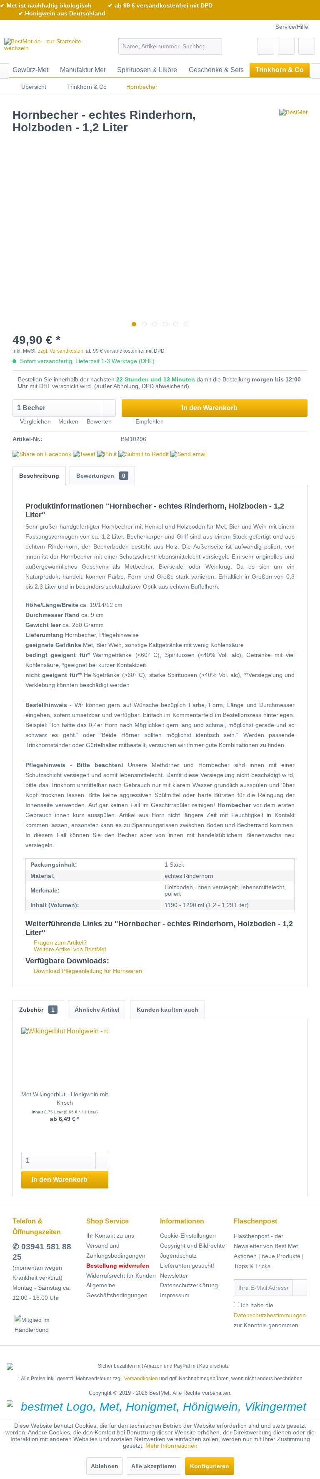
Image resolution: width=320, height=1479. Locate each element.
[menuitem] (170, 46)
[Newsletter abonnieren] (299, 1287)
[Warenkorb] (306, 46)
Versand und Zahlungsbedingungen (115, 1250)
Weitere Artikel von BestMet (69, 949)
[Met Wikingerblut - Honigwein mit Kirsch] (64, 1057)
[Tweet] (84, 454)
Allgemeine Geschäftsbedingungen (117, 1290)
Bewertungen (100, 475)
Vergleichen (34, 421)
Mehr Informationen (171, 1445)
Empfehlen (149, 421)
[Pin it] (107, 454)
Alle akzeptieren (154, 1466)
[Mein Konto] (286, 46)
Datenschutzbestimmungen (270, 1315)
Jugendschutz (178, 1255)
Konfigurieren (209, 1466)
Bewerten (99, 421)
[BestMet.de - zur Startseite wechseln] (48, 48)
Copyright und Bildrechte (192, 1245)
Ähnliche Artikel (97, 1009)
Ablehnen (104, 1466)
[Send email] (188, 454)
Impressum (175, 1295)
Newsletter (174, 1275)
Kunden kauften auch (167, 1009)
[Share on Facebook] (41, 454)
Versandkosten (141, 1378)
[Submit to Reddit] (143, 454)
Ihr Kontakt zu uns (110, 1235)
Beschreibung (39, 475)
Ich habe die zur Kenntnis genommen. (270, 1315)
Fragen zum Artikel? (59, 942)
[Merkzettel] (266, 46)
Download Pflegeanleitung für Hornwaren (87, 971)
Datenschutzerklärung (189, 1285)
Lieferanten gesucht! (187, 1265)
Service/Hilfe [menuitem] (292, 26)
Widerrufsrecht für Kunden (121, 1275)
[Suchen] (214, 46)
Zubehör (37, 1009)
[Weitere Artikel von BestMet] (293, 123)
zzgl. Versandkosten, (61, 351)
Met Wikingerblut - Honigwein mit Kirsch (64, 1098)
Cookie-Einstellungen (188, 1235)
